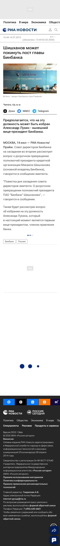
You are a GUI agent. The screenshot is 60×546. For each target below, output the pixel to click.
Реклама (27, 425)
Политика (8, 420)
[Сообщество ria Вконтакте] (32, 402)
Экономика (37, 420)
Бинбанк (9, 241)
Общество (22, 420)
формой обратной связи (42, 505)
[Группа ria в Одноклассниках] (44, 402)
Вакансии (8, 439)
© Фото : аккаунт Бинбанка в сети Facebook (22, 96)
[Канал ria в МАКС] (9, 402)
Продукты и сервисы (47, 425)
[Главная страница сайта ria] (19, 29)
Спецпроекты (11, 425)
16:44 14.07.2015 (12, 37)
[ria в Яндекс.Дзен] (21, 402)
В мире (50, 420)
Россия (22, 241)
